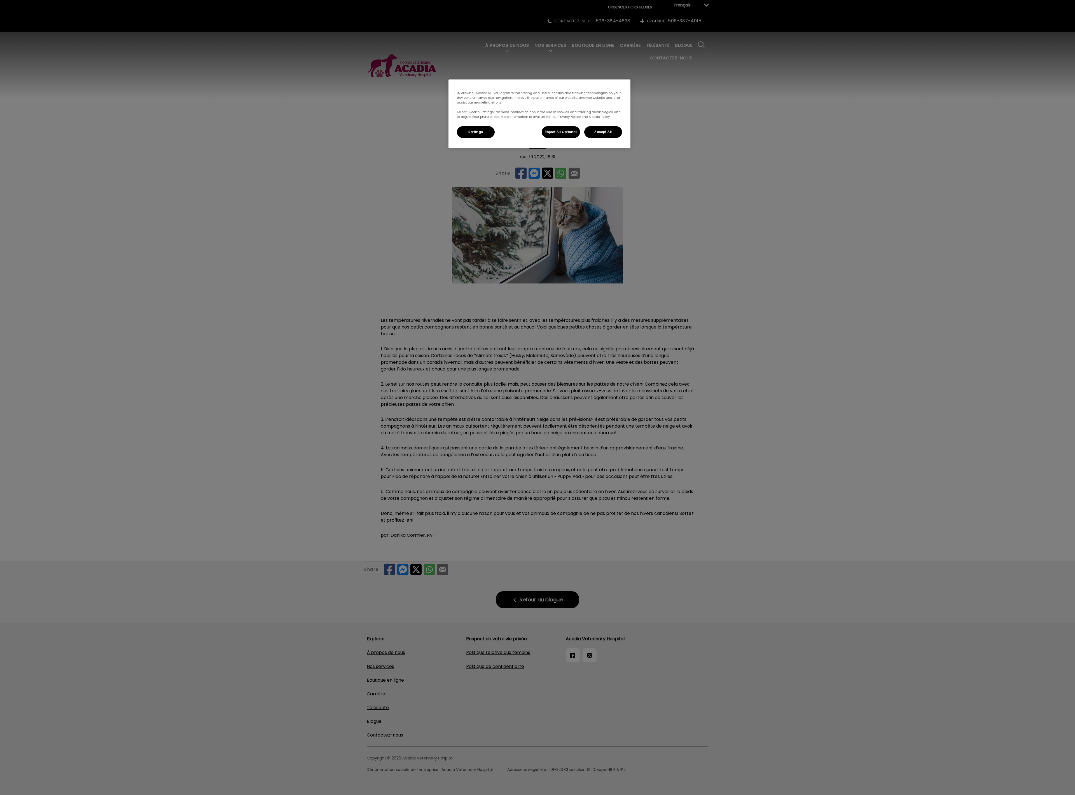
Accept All (603, 132)
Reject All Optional (561, 132)
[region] (539, 113)
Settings (475, 132)
